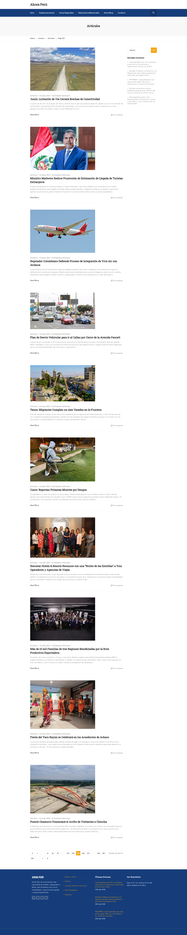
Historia (68, 881)
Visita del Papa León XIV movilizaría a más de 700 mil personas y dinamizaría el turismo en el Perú (141, 64)
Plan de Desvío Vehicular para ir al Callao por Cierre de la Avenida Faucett (75, 337)
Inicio (32, 13)
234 (73, 853)
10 (47, 853)
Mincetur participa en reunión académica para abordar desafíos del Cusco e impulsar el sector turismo (141, 91)
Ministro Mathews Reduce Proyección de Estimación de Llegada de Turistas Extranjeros (76, 180)
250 (103, 853)
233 (68, 853)
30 (58, 853)
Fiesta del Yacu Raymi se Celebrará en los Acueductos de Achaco (69, 737)
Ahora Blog (108, 13)
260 (32, 858)
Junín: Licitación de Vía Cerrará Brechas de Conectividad (65, 99)
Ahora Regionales (66, 13)
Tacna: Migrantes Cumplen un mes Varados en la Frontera (66, 409)
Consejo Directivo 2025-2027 (76, 886)
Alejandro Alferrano (62, 96)
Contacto (121, 13)
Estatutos (68, 894)
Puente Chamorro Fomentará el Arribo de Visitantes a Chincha (68, 821)
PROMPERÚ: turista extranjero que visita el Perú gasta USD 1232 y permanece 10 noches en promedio (140, 82)
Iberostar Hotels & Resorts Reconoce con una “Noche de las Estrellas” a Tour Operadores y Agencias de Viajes (76, 567)
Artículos (34, 96)
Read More (34, 115)
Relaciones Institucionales (88, 13)
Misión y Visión (70, 877)
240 (98, 853)
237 (88, 853)
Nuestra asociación (47, 13)
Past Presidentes (71, 890)
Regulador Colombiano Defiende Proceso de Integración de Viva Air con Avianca (73, 263)
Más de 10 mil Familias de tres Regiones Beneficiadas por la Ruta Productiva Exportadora (69, 650)
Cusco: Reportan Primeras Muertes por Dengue (58, 489)
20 (53, 853)
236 (83, 853)
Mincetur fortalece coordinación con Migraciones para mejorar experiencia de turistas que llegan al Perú (142, 73)
